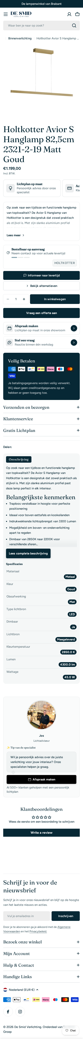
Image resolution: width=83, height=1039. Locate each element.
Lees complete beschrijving (28, 553)
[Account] (69, 14)
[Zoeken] (74, 25)
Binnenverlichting (20, 38)
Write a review (41, 832)
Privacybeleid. (38, 931)
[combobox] (41, 25)
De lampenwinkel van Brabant (42, 4)
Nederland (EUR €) (21, 990)
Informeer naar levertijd (44, 275)
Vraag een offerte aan (41, 313)
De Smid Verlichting (27, 1027)
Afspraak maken (44, 779)
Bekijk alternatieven (43, 286)
